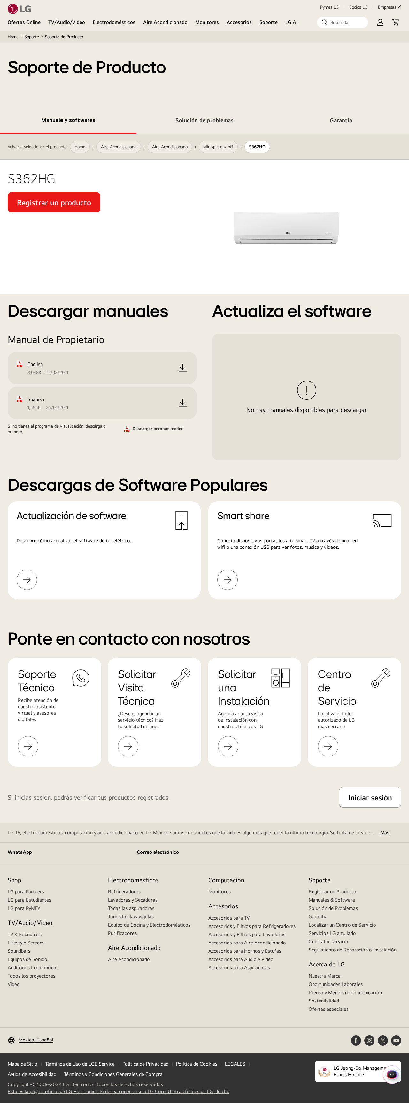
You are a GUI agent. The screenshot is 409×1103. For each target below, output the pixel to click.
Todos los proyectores (31, 976)
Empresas (387, 7)
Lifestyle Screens (26, 943)
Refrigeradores (124, 892)
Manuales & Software (332, 900)
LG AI (291, 22)
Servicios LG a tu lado (332, 933)
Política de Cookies (196, 1064)
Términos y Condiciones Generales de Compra (113, 1074)
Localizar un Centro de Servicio (342, 925)
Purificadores (122, 933)
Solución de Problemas (333, 908)
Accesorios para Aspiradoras (239, 968)
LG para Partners (26, 892)
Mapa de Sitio (22, 1064)
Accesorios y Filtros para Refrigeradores (252, 926)
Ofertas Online (24, 22)
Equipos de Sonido (27, 959)
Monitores (207, 22)
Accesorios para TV (229, 918)
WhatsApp (20, 852)
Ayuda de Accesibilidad (32, 1074)
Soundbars (19, 951)
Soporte (268, 22)
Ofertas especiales (329, 1009)
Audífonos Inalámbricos (33, 968)
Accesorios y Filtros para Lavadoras (246, 934)
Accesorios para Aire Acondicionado (247, 943)
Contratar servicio (328, 941)
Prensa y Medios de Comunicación (345, 992)
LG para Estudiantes (29, 900)
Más (384, 833)
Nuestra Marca (325, 976)
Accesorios (239, 22)
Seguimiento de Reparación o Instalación (353, 950)
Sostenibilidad (324, 1001)
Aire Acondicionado (165, 22)
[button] (342, 22)
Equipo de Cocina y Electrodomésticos (149, 925)
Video (14, 984)
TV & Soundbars (25, 934)
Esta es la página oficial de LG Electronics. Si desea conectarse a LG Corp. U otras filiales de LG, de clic (118, 1091)
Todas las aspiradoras (131, 908)
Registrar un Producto (332, 892)
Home (13, 36)
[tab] (68, 121)
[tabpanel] (204, 374)
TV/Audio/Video (66, 22)
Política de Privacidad (145, 1064)
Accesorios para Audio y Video (241, 959)
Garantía (318, 916)
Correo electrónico (158, 852)
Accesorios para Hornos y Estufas (244, 951)
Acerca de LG (327, 964)
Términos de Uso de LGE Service (80, 1064)
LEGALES (235, 1064)
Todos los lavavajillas (131, 916)
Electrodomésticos (114, 22)
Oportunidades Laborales (336, 984)
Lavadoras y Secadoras (133, 900)
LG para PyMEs (24, 908)
